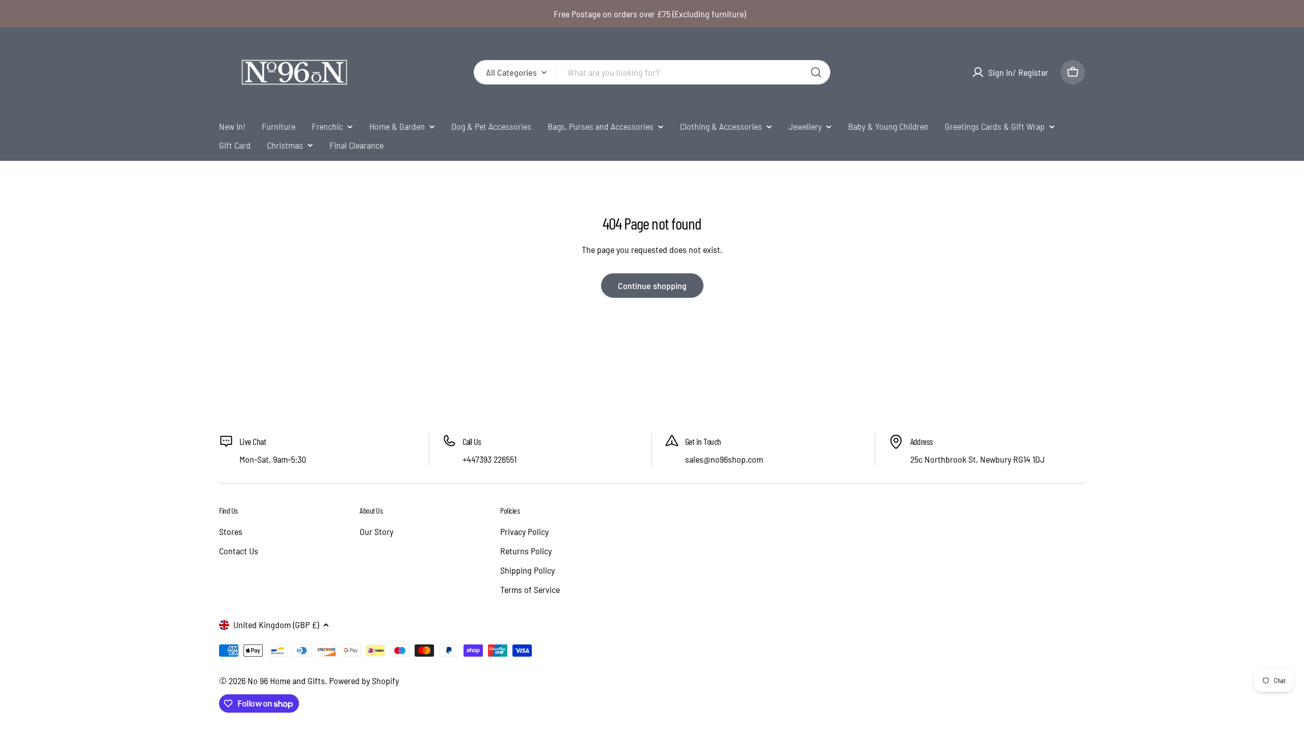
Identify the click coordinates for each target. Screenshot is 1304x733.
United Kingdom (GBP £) (276, 624)
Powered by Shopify (364, 680)
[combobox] (652, 72)
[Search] (816, 72)
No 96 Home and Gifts (286, 680)
